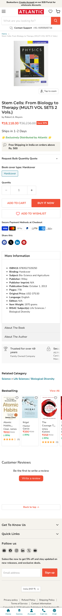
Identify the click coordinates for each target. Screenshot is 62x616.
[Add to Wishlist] (17, 398)
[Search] (55, 21)
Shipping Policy (47, 600)
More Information (17, 256)
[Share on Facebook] (4, 242)
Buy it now (46, 203)
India (29, 589)
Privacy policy (11, 600)
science (6, 379)
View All (54, 390)
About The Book (14, 328)
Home (4, 34)
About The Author (15, 337)
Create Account (26, 2)
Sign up (50, 572)
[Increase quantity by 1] (31, 190)
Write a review (31, 478)
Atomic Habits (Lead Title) (10, 425)
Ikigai (26, 422)
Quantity (6, 182)
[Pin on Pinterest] (24, 242)
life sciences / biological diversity (34, 379)
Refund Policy (28, 600)
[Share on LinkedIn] (17, 242)
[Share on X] (10, 242)
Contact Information (41, 603)
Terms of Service (19, 603)
